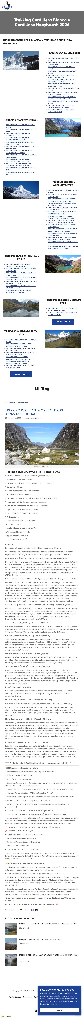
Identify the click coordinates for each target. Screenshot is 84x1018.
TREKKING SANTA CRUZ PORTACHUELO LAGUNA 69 (61, 85)
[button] (81, 5)
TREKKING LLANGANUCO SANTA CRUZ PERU (63, 59)
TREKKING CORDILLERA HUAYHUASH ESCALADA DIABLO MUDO (18, 160)
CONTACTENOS (63, 321)
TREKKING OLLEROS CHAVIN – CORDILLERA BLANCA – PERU (62, 309)
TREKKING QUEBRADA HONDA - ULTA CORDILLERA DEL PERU (18, 345)
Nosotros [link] (27, 997)
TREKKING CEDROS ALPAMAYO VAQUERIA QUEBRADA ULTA (62, 213)
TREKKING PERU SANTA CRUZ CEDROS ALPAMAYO (61, 111)
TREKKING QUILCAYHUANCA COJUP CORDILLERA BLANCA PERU (18, 265)
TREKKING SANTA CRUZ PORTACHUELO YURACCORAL (61, 76)
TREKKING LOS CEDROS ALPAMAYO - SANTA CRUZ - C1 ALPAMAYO (63, 230)
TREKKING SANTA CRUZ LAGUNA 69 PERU (62, 72)
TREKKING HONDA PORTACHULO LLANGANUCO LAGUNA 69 (18, 358)
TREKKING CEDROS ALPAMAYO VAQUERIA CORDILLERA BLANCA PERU (62, 98)
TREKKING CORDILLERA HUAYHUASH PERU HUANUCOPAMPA (20, 152)
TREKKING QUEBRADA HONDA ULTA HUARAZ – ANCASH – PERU (21, 349)
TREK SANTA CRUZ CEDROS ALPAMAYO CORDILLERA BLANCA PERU (61, 221)
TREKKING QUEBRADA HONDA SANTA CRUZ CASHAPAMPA (20, 354)
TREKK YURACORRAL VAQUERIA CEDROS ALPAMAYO (62, 204)
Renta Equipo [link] (15, 997)
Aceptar (59, 1010)
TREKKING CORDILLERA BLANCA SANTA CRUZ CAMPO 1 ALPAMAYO (63, 94)
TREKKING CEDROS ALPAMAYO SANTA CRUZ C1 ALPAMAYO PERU (63, 247)
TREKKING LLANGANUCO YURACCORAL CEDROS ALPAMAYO (61, 106)
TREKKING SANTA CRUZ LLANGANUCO (61, 68)
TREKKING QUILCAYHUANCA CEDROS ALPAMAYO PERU (18, 291)
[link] (7, 5)
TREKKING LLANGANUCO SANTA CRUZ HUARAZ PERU (64, 63)
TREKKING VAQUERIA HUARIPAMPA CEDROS (63, 102)
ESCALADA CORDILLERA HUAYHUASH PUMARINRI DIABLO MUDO (18, 164)
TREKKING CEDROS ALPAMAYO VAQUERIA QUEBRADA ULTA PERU (62, 238)
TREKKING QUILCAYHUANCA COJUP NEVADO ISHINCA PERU (21, 278)
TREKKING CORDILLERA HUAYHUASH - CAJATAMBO (18, 134)
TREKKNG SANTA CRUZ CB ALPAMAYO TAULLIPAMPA (61, 81)
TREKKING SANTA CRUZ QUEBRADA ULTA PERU (63, 89)
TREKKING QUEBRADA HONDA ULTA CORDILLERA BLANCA (18, 362)
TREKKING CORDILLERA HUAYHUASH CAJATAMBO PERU (18, 139)
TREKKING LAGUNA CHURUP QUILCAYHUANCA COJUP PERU (21, 282)
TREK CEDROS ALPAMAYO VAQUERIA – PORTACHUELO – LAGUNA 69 (61, 217)
